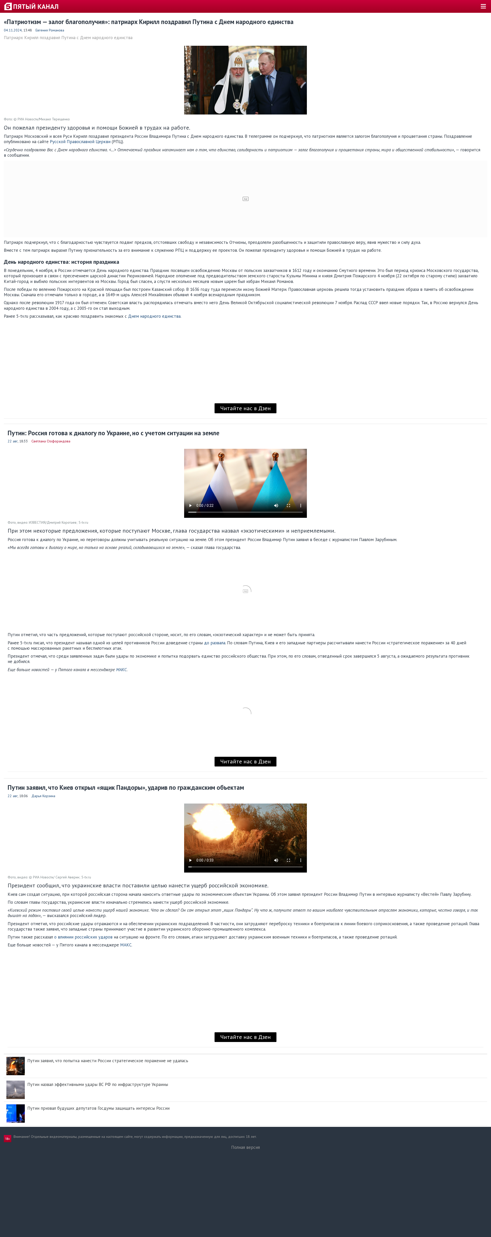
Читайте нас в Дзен (245, 408)
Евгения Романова (50, 30)
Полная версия (245, 1147)
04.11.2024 (13, 30)
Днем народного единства (154, 316)
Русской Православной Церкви (79, 141)
